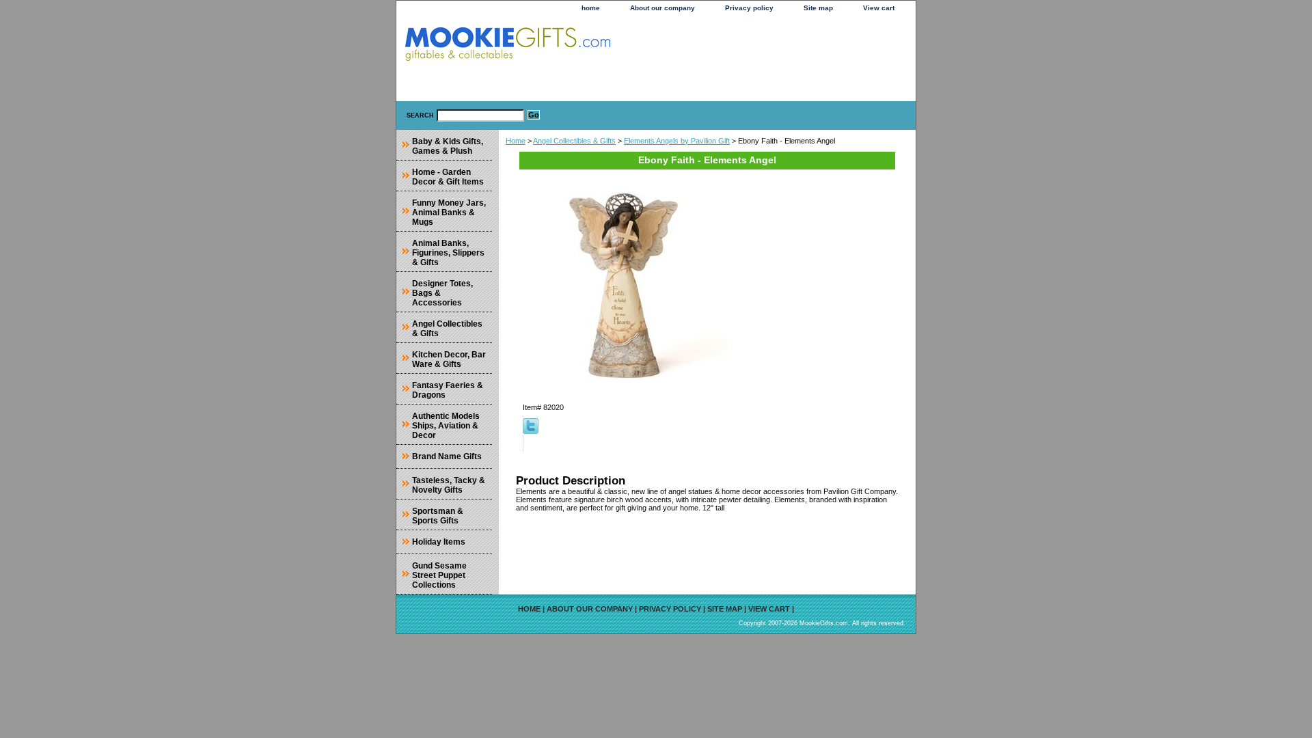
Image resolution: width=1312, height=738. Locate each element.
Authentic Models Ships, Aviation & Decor (446, 425)
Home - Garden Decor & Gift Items (448, 177)
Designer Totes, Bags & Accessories (442, 293)
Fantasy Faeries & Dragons (447, 390)
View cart (878, 8)
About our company (662, 8)
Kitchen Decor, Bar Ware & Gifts (449, 359)
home (591, 8)
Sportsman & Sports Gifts (437, 515)
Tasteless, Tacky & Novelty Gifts (448, 485)
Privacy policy (749, 8)
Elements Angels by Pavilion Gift (677, 141)
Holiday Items (438, 542)
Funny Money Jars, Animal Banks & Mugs (449, 212)
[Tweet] (530, 431)
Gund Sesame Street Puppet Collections (439, 575)
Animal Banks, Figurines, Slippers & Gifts (448, 252)
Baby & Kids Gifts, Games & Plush (447, 146)
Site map (818, 8)
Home (515, 141)
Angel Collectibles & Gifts (574, 141)
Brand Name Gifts (447, 456)
